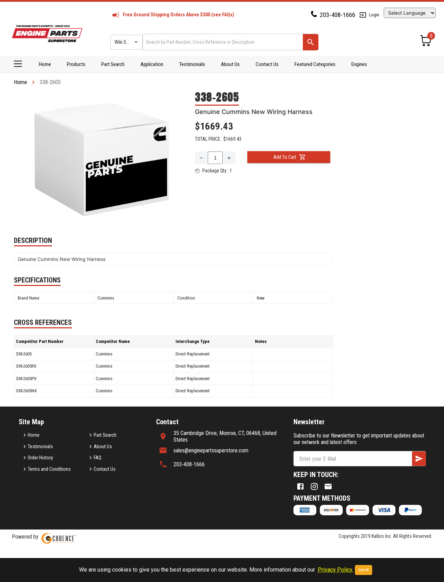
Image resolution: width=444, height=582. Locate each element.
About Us (230, 64)
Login (374, 14)
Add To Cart (284, 157)
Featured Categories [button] (314, 64)
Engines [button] (359, 64)
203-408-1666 (337, 14)
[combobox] (222, 42)
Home (45, 64)
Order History (40, 457)
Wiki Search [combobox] (125, 42)
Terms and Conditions (49, 469)
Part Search (113, 64)
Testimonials (192, 64)
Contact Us (267, 64)
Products (76, 64)
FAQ (97, 457)
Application (151, 64)
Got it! (363, 570)
